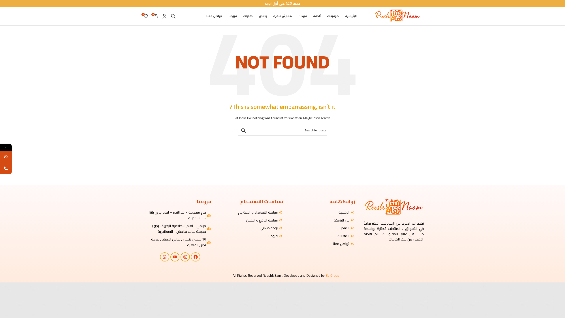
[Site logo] (397, 16)
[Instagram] (185, 257)
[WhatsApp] (6, 157)
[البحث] (173, 16)
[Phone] (6, 168)
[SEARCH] (243, 130)
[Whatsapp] (164, 257)
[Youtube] (175, 257)
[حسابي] (164, 16)
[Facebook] (195, 257)
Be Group (332, 275)
